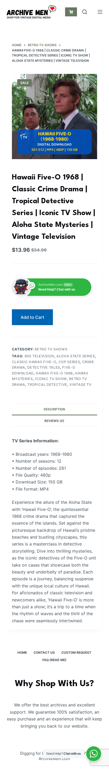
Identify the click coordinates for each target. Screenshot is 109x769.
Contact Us (44, 652)
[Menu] (100, 12)
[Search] (84, 12)
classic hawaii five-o (34, 362)
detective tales (43, 367)
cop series (69, 362)
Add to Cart (32, 317)
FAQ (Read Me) (54, 660)
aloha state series (75, 356)
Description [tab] (54, 409)
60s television (39, 356)
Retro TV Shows (51, 349)
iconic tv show (51, 379)
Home (22, 652)
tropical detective (47, 384)
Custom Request (76, 652)
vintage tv (80, 384)
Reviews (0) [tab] (54, 421)
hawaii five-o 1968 (54, 373)
